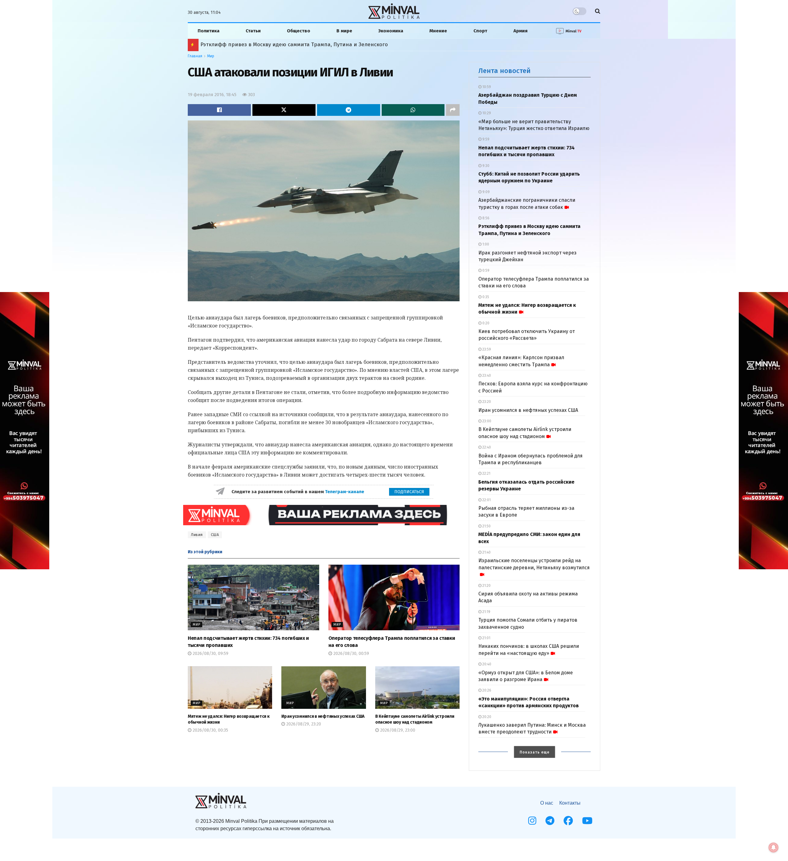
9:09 (485, 192)
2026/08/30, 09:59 (209, 653)
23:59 (486, 349)
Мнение (438, 31)
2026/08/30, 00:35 (209, 730)
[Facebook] (568, 820)
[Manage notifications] (773, 847)
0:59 (485, 270)
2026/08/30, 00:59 (350, 653)
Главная (195, 56)
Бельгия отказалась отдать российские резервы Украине (274, 44)
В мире (344, 31)
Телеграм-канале (345, 491)
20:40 (486, 664)
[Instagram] (532, 820)
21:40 (486, 552)
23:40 (486, 375)
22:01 (486, 500)
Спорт (480, 31)
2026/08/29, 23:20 (303, 724)
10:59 (486, 87)
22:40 (486, 447)
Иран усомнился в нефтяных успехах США (322, 716)
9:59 (485, 139)
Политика (208, 31)
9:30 (485, 166)
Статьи (253, 31)
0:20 (485, 323)
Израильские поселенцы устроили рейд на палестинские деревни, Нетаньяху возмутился (534, 564)
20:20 (486, 717)
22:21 (485, 473)
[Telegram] (549, 820)
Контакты (570, 803)
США (215, 535)
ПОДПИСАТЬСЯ (409, 491)
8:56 (485, 218)
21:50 (486, 526)
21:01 (485, 638)
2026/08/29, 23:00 (397, 730)
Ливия (197, 535)
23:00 (486, 421)
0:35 (485, 297)
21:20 (486, 585)
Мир (210, 56)
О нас (546, 803)
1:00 (485, 244)
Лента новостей (504, 71)
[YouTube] (587, 820)
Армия (520, 31)
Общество (298, 31)
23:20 (486, 402)
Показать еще (534, 752)
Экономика (390, 31)
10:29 (486, 113)
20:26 (486, 690)
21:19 (485, 612)
